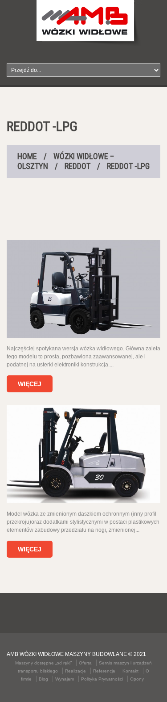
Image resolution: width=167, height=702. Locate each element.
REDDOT (77, 166)
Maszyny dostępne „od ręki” (43, 662)
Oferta (85, 662)
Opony (137, 679)
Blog (43, 679)
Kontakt (130, 670)
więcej (29, 383)
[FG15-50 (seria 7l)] (83, 289)
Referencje (104, 670)
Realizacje (75, 670)
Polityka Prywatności (102, 679)
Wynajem (64, 679)
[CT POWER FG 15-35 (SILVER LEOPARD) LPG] (83, 454)
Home (27, 156)
